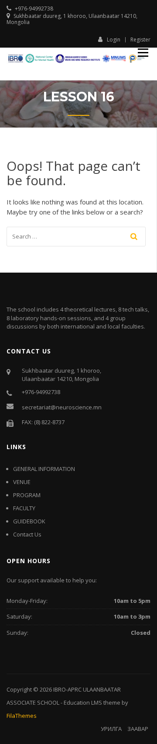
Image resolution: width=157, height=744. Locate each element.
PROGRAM (27, 495)
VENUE (22, 482)
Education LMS (83, 702)
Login (113, 39)
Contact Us (27, 534)
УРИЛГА (111, 729)
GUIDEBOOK (29, 521)
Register (140, 39)
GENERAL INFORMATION (44, 469)
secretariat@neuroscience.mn (62, 407)
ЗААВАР (137, 729)
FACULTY (24, 508)
